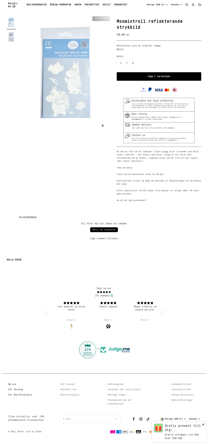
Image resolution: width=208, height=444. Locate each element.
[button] (46, 312)
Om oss (12, 384)
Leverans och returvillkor (124, 389)
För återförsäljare (20, 395)
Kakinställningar (182, 400)
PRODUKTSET (120, 5)
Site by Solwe (33, 432)
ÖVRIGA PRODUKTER (60, 5)
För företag (15, 389)
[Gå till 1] (11, 22)
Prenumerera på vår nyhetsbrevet (120, 402)
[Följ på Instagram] (141, 419)
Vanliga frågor (117, 395)
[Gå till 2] (11, 37)
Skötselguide (116, 384)
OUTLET (107, 5)
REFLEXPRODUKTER (37, 5)
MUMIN (78, 5)
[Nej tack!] (203, 425)
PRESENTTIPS (92, 5)
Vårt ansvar (68, 384)
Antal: (121, 56)
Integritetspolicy (182, 395)
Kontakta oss (69, 389)
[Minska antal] (121, 63)
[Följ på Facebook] (134, 419)
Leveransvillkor (181, 389)
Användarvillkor (181, 384)
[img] (104, 292)
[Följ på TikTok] (148, 419)
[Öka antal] (133, 63)
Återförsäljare (70, 395)
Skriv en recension (104, 230)
